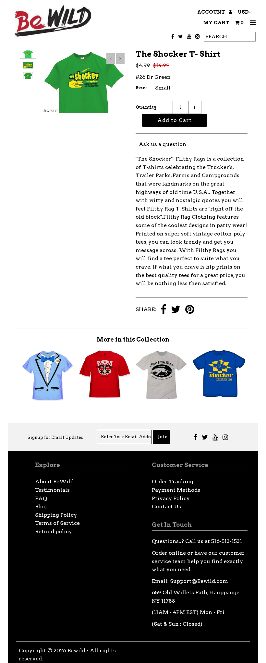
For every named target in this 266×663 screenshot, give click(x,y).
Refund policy (53, 531)
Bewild (76, 650)
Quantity (146, 107)
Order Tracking (172, 481)
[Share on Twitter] (176, 310)
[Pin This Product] (189, 310)
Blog (41, 506)
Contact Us (166, 506)
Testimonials (52, 490)
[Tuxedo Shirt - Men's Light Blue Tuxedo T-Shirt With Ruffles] (47, 399)
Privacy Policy (171, 498)
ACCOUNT (211, 12)
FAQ (41, 498)
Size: (141, 87)
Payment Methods (176, 490)
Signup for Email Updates (55, 437)
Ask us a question (162, 144)
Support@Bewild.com (199, 581)
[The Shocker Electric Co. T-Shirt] (219, 395)
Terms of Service (57, 523)
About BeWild (54, 481)
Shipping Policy (56, 515)
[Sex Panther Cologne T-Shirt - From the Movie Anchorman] (162, 399)
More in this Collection (133, 339)
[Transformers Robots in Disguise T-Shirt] (104, 396)
